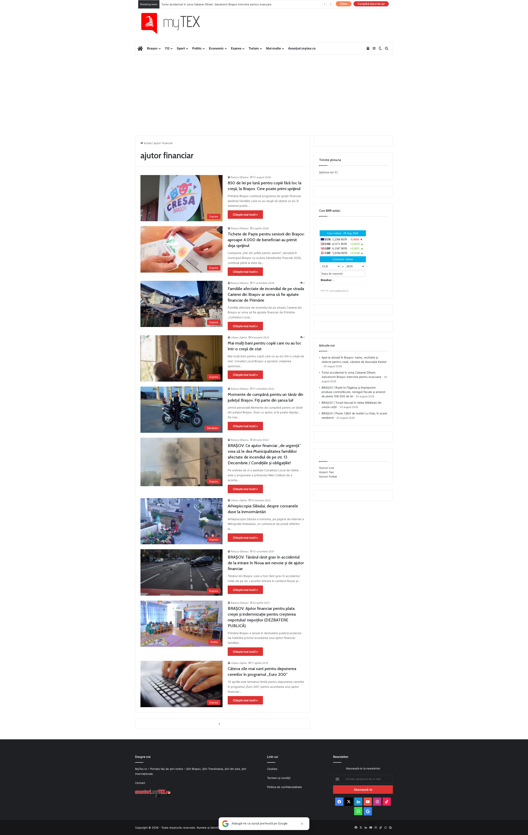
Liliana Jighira (239, 337)
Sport (181, 48)
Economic (216, 48)
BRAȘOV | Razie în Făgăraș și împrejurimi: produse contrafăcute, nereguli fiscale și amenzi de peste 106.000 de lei (353, 392)
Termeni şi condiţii (278, 778)
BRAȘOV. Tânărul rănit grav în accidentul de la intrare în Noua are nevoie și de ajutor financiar (266, 563)
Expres (236, 48)
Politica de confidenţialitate (284, 787)
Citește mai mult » (245, 214)
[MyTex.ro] (174, 23)
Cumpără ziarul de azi (371, 3)
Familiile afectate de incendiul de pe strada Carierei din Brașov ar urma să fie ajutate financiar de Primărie (266, 294)
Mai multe (273, 48)
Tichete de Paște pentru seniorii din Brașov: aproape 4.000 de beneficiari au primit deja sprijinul (266, 240)
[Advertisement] (264, 88)
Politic (197, 48)
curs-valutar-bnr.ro (339, 290)
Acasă (147, 143)
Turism (254, 48)
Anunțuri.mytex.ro (302, 48)
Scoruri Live (326, 467)
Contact (140, 782)
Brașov (152, 48)
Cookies (272, 768)
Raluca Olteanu (240, 177)
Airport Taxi (326, 472)
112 (167, 48)
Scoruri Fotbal (328, 476)
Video (343, 3)
